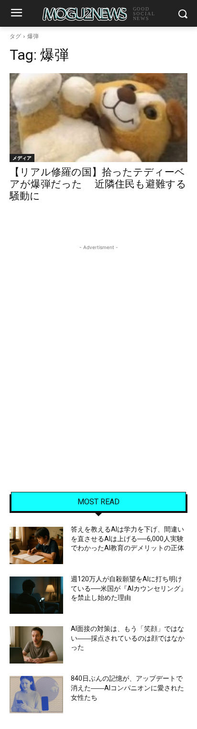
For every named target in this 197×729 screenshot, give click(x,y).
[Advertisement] (98, 350)
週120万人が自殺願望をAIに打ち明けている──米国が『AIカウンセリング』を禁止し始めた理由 (129, 588)
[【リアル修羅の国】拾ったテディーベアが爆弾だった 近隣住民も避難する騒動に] (98, 117)
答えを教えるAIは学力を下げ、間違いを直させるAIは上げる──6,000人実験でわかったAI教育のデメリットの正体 (127, 538)
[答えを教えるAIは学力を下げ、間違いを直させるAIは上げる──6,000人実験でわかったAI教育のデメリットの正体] (36, 545)
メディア (22, 157)
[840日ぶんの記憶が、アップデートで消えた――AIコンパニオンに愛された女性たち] (36, 694)
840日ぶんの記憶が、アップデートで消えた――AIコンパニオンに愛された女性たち (127, 688)
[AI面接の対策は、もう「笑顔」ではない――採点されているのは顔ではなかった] (36, 645)
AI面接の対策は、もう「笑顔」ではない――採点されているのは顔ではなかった (128, 638)
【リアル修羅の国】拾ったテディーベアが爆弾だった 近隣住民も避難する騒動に (98, 184)
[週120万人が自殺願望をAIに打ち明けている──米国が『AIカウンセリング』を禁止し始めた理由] (36, 595)
